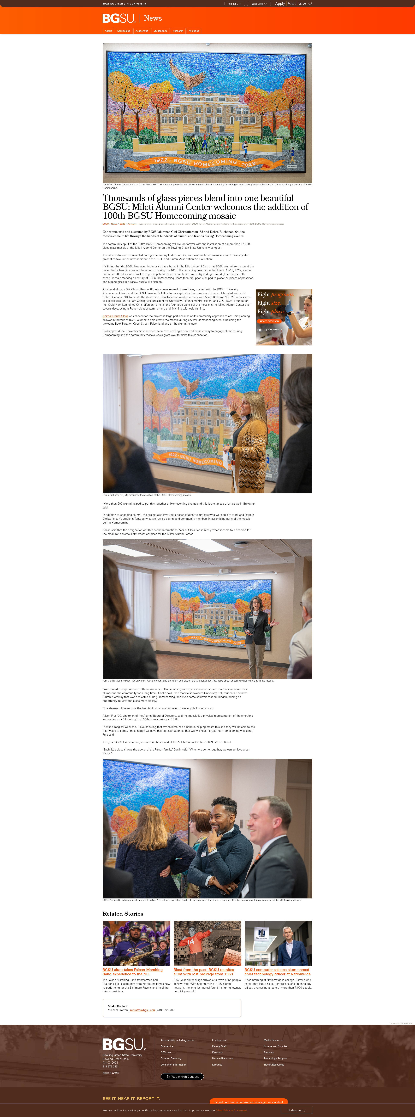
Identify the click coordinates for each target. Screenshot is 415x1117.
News (114, 224)
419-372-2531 (111, 1066)
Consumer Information (173, 1064)
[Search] (310, 3)
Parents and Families (275, 1046)
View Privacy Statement (231, 1110)
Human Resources (222, 1058)
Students (269, 1052)
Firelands (217, 1052)
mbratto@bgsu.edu (142, 1010)
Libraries (217, 1064)
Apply (280, 3)
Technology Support (275, 1058)
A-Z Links (166, 1052)
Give (302, 3)
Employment (219, 1040)
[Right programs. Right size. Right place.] (284, 320)
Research (178, 30)
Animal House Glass (115, 316)
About (108, 30)
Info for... (233, 3)
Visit (292, 3)
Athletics (194, 30)
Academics (142, 30)
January (131, 224)
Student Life (160, 30)
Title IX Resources (274, 1064)
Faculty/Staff (219, 1046)
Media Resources (274, 1040)
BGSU (106, 224)
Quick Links (257, 3)
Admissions (123, 30)
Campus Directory (171, 1058)
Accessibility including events (177, 1040)
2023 (122, 224)
